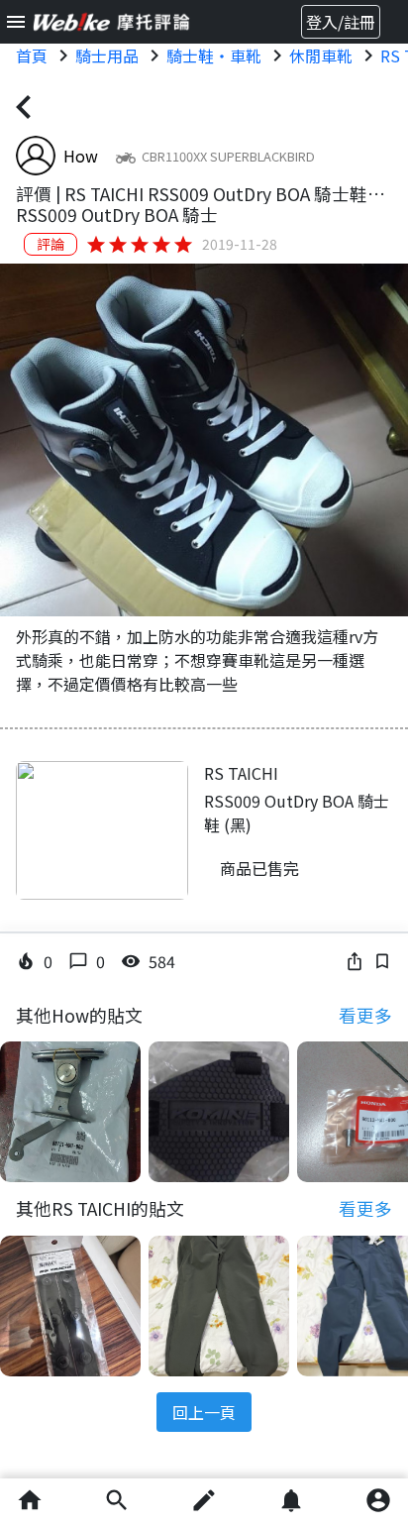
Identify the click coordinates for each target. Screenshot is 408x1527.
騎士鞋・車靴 (213, 55)
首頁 (32, 55)
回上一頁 (204, 1412)
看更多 (365, 1015)
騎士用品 (107, 55)
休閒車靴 (321, 55)
